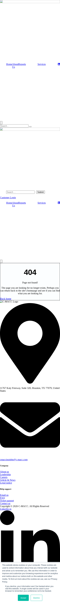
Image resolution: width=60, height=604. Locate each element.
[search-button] (30, 126)
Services (42, 64)
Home (9, 64)
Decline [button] (36, 597)
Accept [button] (23, 597)
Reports (22, 64)
